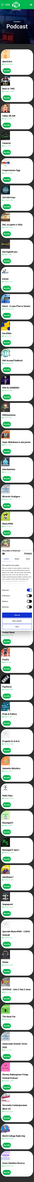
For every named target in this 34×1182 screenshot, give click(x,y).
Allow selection (17, 621)
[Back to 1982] (5, 81)
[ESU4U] (5, 271)
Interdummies (8, 469)
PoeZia (5, 659)
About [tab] (28, 559)
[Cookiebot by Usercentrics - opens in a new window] (24, 554)
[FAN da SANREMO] (5, 380)
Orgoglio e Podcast (11, 551)
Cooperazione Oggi (11, 170)
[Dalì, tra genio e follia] (5, 217)
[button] (31, 5)
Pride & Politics (9, 714)
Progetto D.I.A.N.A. (11, 741)
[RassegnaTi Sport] (5, 842)
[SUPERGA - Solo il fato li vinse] (5, 981)
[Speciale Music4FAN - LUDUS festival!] (5, 923)
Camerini (6, 143)
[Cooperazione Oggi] (5, 162)
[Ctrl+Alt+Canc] (5, 189)
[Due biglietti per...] (5, 244)
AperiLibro (7, 61)
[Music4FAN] (5, 516)
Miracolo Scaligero (11, 496)
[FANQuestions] (5, 407)
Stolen (5, 962)
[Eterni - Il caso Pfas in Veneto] (5, 298)
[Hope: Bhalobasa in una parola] (5, 434)
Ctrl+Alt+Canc (9, 197)
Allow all (17, 615)
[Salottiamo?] (5, 869)
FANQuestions (9, 415)
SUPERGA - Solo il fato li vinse (16, 989)
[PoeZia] (5, 652)
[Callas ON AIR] (5, 108)
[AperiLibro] (5, 53)
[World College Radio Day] (5, 1128)
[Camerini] (5, 135)
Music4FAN (7, 524)
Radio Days (7, 795)
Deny (17, 626)
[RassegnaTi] (5, 815)
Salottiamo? (7, 877)
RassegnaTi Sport (10, 850)
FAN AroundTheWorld (12, 360)
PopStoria (7, 687)
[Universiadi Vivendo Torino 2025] (5, 1036)
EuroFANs (6, 333)
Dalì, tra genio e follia (12, 224)
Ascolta (7, 71)
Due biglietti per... (10, 252)
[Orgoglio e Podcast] (5, 543)
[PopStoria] (5, 679)
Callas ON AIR (8, 116)
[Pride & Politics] (5, 706)
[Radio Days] (5, 788)
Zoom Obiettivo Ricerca (13, 1163)
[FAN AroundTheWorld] (5, 352)
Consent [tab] (6, 559)
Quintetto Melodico (11, 768)
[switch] (29, 595)
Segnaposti (7, 904)
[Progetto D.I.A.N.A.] (5, 733)
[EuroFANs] (5, 325)
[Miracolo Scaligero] (5, 488)
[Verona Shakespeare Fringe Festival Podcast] (5, 1066)
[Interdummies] (5, 461)
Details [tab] (17, 559)
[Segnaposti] (5, 896)
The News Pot (8, 1016)
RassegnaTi (7, 823)
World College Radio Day (13, 1136)
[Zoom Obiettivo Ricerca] (5, 1155)
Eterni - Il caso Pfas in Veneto (16, 306)
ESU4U (5, 279)
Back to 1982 (8, 89)
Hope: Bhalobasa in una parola (16, 442)
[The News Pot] (5, 1009)
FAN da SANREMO (10, 388)
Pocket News (8, 632)
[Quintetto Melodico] (5, 760)
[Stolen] (5, 954)
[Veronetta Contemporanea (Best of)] (5, 1097)
